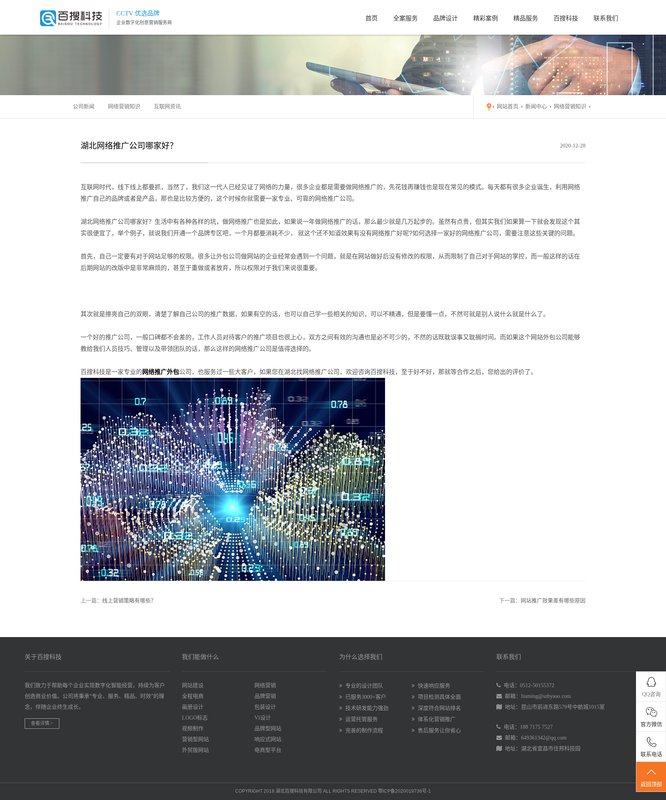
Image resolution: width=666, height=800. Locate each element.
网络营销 (265, 685)
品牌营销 (265, 696)
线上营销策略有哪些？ (129, 601)
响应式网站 (267, 739)
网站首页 (507, 106)
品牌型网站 (267, 728)
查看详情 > (42, 723)
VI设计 (262, 718)
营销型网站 (195, 739)
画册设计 (193, 707)
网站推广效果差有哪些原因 (553, 601)
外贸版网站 (195, 750)
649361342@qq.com (544, 738)
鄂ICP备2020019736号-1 (404, 791)
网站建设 (193, 685)
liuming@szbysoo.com (546, 696)
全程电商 (193, 696)
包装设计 (265, 707)
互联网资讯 (167, 106)
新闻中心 (536, 106)
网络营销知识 (124, 106)
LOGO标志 (195, 718)
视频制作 (193, 728)
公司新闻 (83, 106)
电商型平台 (267, 750)
